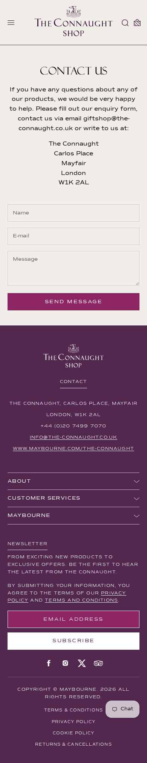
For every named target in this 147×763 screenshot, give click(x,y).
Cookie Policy (73, 733)
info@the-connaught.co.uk (74, 437)
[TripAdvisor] (98, 663)
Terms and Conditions (81, 600)
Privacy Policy (73, 722)
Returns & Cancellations (73, 744)
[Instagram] (65, 663)
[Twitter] (81, 663)
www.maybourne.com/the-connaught (73, 449)
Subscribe (73, 640)
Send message (73, 301)
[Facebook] (48, 663)
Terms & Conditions (73, 710)
